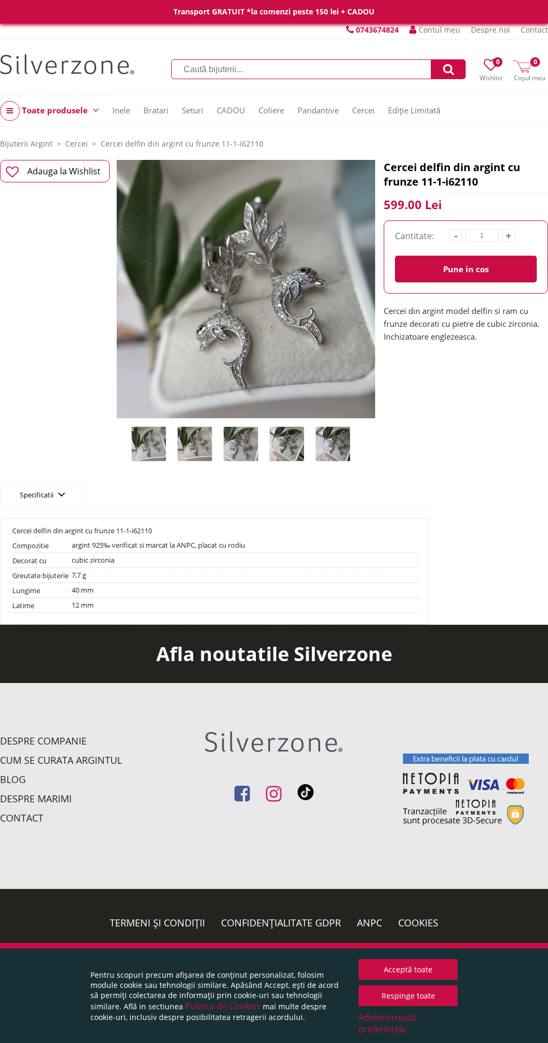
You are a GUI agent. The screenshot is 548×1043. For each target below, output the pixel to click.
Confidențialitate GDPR (281, 922)
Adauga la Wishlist (64, 171)
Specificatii (37, 495)
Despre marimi (36, 798)
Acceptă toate (408, 969)
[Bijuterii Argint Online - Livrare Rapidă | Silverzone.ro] (67, 64)
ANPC (369, 922)
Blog (13, 779)
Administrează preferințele (387, 1023)
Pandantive (318, 110)
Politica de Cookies (223, 1006)
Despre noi (490, 30)
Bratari (156, 110)
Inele (121, 110)
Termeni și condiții (157, 922)
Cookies (418, 922)
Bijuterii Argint (26, 144)
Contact (534, 30)
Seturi (192, 110)
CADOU (231, 110)
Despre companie (43, 740)
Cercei (363, 110)
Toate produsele (55, 110)
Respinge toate (408, 996)
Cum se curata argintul (61, 760)
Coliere (271, 110)
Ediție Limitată (414, 110)
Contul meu (438, 30)
